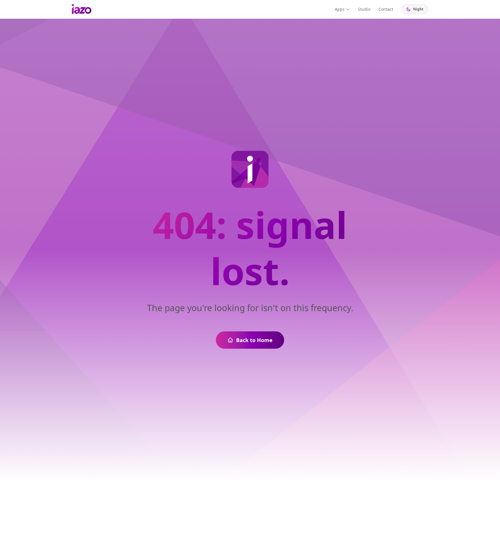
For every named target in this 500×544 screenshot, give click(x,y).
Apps (340, 9)
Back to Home (254, 340)
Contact (385, 9)
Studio (364, 9)
